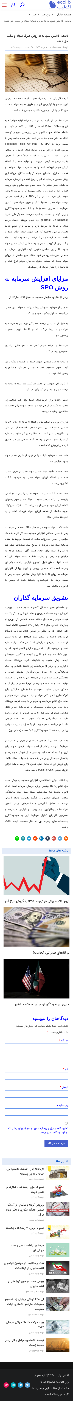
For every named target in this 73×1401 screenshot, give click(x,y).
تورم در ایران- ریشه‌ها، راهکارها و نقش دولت (25, 1189)
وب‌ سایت (62, 1105)
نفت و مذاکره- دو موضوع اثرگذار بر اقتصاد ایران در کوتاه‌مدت (24, 1265)
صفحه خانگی (63, 14)
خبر (34, 14)
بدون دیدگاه (16, 47)
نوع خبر (46, 14)
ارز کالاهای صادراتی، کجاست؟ (50, 952)
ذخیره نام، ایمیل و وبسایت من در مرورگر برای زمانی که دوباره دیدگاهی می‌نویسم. (38, 1130)
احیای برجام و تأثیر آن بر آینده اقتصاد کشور (42, 1004)
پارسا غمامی (34, 1220)
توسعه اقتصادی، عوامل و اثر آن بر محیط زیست (24, 1342)
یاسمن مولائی (56, 47)
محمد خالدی (33, 1314)
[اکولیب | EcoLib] (60, 5)
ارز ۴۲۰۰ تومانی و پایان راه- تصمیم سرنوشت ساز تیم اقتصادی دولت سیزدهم (24, 1304)
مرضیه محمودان (32, 1291)
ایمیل (64, 1087)
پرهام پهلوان (34, 1350)
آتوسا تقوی (34, 1197)
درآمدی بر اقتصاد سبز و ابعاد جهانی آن (27, 1247)
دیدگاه (63, 1041)
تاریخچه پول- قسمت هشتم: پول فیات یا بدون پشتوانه (25, 1171)
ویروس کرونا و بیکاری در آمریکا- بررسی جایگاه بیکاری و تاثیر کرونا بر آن (25, 1210)
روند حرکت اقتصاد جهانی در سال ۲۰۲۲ (25, 1324)
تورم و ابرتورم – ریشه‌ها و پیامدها (24, 1228)
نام (65, 1069)
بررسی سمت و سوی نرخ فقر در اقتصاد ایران (26, 1283)
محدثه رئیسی (33, 1179)
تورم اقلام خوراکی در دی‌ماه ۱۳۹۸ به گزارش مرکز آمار (37, 901)
